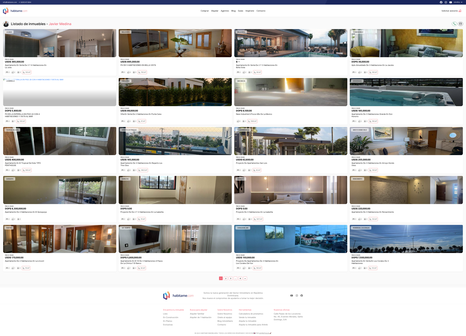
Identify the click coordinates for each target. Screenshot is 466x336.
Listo (165, 313)
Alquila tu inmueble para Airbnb (253, 324)
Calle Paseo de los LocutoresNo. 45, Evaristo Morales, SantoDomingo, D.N (288, 316)
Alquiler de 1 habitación (200, 317)
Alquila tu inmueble (247, 321)
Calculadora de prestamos (251, 313)
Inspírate (250, 10)
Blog (233, 10)
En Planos (167, 321)
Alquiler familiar (197, 313)
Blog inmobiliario (225, 321)
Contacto (261, 10)
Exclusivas (168, 324)
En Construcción (170, 317)
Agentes (225, 10)
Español (458, 2)
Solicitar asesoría (452, 10)
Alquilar (214, 10)
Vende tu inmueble (247, 317)
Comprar (205, 10)
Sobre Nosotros (224, 313)
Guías (240, 10)
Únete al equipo (224, 317)
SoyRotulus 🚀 (265, 333)
